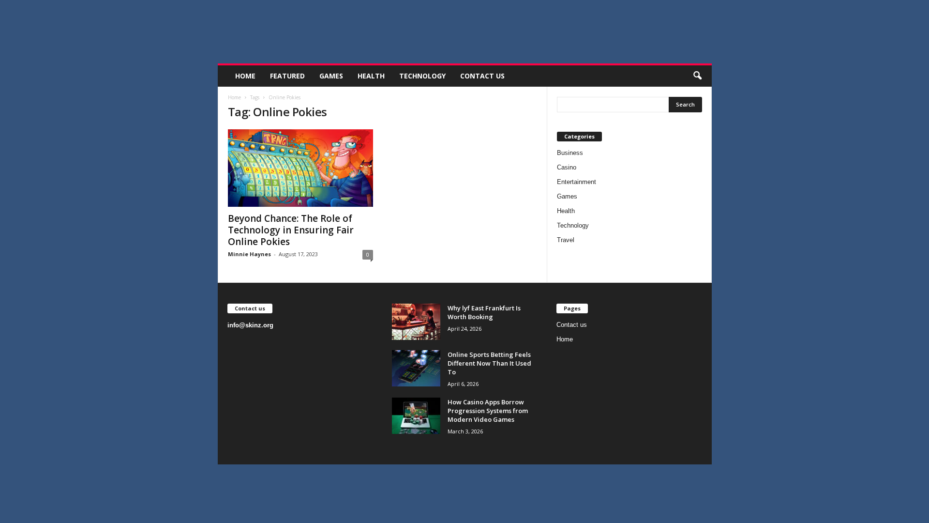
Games (331, 75)
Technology (422, 75)
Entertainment (576, 181)
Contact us (482, 75)
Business (570, 152)
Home (245, 75)
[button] (697, 76)
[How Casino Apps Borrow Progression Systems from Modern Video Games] (416, 416)
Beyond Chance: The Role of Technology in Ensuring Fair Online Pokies (291, 230)
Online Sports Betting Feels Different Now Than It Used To (489, 363)
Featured (287, 75)
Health (371, 75)
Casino (566, 167)
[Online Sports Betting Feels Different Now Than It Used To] (416, 368)
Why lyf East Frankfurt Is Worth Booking (484, 312)
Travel (565, 240)
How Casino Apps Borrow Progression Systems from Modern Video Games (488, 411)
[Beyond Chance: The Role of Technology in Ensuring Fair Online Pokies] (300, 168)
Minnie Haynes (249, 254)
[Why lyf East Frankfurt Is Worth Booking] (416, 322)
